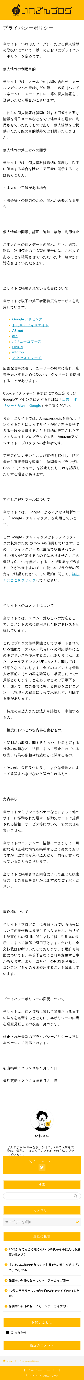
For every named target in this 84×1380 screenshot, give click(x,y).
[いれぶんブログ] (42, 16)
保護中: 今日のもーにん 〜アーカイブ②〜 (39, 1306)
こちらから (19, 1332)
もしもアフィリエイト (30, 325)
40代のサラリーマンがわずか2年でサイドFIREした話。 (44, 1293)
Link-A (17, 347)
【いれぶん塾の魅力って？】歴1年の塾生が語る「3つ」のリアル (44, 1267)
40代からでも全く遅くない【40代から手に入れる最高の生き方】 (44, 1252)
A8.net (17, 331)
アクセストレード (27, 358)
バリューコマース (27, 341)
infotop (18, 352)
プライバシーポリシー (39, 1370)
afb (15, 336)
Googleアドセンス (27, 319)
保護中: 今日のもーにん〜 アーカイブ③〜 (39, 1280)
